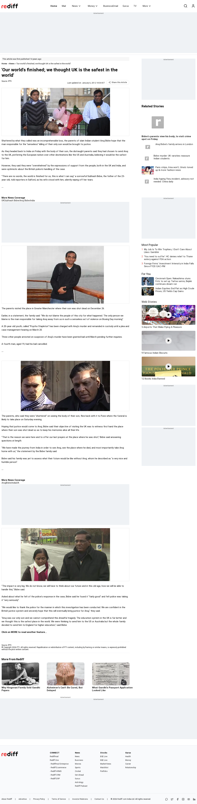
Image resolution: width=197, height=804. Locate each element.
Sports (77, 767)
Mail (64, 6)
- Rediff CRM (55, 775)
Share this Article (119, 82)
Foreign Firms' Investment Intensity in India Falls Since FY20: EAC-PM (169, 265)
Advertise (23, 799)
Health (128, 756)
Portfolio (103, 771)
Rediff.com (122, 799)
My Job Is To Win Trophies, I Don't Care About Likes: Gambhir (168, 251)
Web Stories (149, 301)
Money (91, 6)
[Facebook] (177, 799)
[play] (168, 315)
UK (3, 200)
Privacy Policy (39, 799)
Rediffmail (54, 756)
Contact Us (99, 799)
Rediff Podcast (81, 786)
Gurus (126, 6)
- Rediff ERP (55, 779)
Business (79, 760)
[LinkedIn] (194, 799)
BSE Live (103, 756)
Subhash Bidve (11, 200)
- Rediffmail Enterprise (59, 764)
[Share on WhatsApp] (166, 799)
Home (53, 6)
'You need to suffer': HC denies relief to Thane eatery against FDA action (168, 258)
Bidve (9, 482)
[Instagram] (183, 799)
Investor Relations (80, 799)
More (145, 6)
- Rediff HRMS (55, 771)
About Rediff (7, 799)
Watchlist (104, 767)
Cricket (78, 771)
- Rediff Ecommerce (58, 767)
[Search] (185, 6)
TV (135, 6)
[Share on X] (172, 799)
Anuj (4, 482)
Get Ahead (79, 775)
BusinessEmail (110, 6)
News (75, 6)
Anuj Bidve (24, 200)
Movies (78, 764)
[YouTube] (188, 799)
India (32, 200)
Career (128, 764)
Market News (105, 764)
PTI (10, 81)
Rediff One (54, 760)
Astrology (79, 782)
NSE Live (103, 760)
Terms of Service (59, 799)
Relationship (130, 767)
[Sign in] (193, 6)
